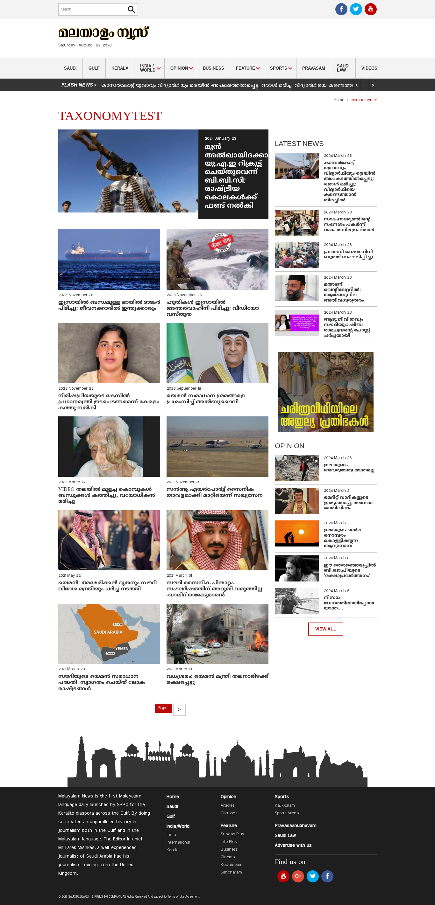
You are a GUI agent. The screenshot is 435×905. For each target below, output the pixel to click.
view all (325, 629)
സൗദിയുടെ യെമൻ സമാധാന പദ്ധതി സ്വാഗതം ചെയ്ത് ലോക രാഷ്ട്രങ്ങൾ (101, 682)
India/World (178, 826)
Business (213, 68)
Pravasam (313, 68)
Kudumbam (231, 864)
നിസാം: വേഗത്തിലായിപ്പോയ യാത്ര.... (349, 603)
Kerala (119, 68)
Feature (229, 826)
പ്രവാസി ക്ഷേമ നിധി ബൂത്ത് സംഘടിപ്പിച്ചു (348, 254)
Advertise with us (293, 845)
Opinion (228, 797)
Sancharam (231, 872)
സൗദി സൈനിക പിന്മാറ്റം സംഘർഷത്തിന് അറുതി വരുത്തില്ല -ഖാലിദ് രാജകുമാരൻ (214, 589)
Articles (227, 805)
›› (179, 710)
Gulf (94, 68)
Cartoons (229, 813)
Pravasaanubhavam (296, 826)
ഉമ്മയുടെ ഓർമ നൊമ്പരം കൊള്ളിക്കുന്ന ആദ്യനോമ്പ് (342, 538)
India (171, 835)
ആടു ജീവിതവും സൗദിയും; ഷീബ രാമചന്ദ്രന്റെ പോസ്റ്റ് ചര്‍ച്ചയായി (347, 327)
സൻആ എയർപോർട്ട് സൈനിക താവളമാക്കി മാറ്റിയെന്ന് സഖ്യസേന (215, 492)
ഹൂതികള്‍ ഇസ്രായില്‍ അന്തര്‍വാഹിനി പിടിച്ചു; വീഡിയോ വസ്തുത (213, 308)
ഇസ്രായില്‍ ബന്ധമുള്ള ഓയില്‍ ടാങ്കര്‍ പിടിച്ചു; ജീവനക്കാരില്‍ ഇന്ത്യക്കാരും (109, 305)
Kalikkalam (285, 805)
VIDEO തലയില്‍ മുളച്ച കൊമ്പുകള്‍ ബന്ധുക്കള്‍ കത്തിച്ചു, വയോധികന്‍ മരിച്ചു (106, 495)
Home (338, 100)
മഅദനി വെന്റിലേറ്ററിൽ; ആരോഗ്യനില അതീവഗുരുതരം (344, 292)
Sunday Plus (232, 834)
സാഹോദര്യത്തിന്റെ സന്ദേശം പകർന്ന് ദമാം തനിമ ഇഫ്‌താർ (349, 225)
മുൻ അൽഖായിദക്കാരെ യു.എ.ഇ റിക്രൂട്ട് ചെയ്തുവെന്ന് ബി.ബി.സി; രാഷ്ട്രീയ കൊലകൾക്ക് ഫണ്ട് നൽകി (242, 176)
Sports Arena (287, 813)
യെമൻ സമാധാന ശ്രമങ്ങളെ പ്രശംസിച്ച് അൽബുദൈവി (206, 399)
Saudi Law (343, 68)
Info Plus (229, 842)
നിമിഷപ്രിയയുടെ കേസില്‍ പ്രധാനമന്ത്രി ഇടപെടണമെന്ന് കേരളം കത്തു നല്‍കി (108, 402)
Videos (369, 68)
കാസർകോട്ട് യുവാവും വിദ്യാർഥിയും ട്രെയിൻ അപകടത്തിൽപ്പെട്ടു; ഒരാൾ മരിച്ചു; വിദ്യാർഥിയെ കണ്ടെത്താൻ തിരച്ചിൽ (242, 85)
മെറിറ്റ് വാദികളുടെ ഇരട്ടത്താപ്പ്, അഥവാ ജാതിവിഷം (348, 503)
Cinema (228, 857)
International (178, 842)
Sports (282, 797)
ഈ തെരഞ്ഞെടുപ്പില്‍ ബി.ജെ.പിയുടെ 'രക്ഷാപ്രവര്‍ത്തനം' (350, 571)
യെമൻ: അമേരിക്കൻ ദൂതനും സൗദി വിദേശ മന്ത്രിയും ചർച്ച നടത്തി (107, 586)
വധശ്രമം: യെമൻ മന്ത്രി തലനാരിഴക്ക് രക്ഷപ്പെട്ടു (217, 679)
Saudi (70, 68)
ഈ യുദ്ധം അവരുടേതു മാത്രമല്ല (349, 468)
